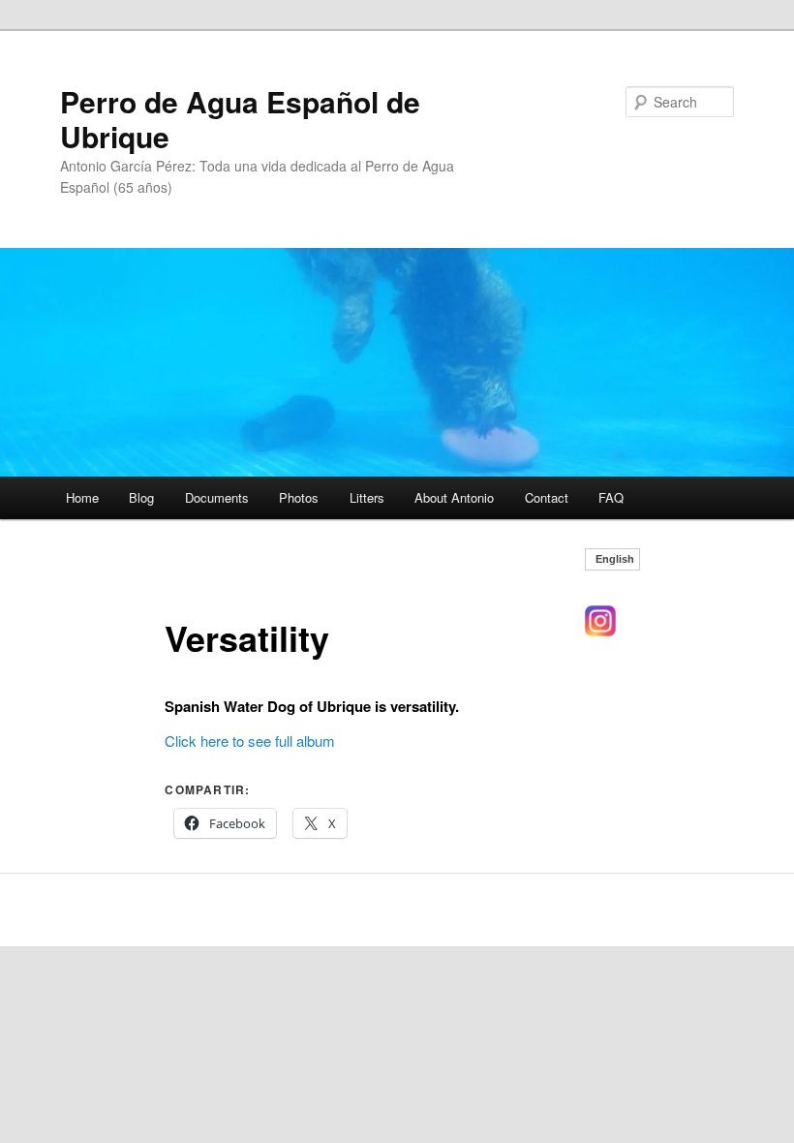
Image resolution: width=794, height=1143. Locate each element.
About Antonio (454, 497)
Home (82, 497)
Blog (141, 497)
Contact (546, 497)
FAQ (611, 497)
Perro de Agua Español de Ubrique (240, 118)
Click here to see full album (250, 740)
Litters (367, 497)
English (615, 559)
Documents (217, 497)
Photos (299, 497)
